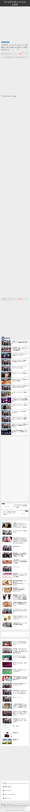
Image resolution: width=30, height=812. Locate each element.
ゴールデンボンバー (5, 42)
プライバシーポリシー (10, 794)
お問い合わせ (7, 786)
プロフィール (7, 798)
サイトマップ (7, 790)
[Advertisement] (15, 23)
